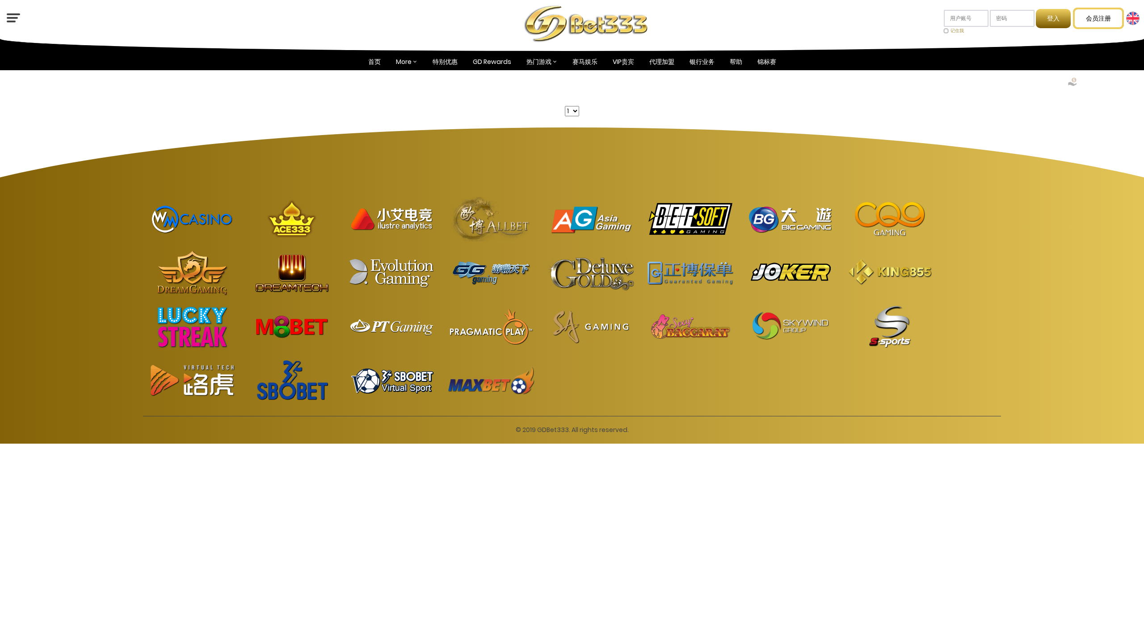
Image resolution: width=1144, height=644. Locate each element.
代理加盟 (661, 61)
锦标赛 (766, 61)
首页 (374, 61)
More (404, 61)
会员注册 (1098, 18)
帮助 (736, 61)
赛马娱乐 (584, 61)
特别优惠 (445, 61)
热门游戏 (538, 61)
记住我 (957, 30)
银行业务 (702, 61)
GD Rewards (492, 61)
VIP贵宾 (623, 61)
